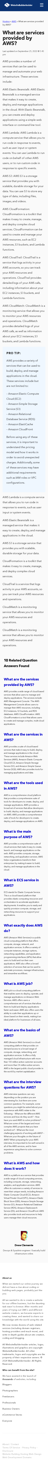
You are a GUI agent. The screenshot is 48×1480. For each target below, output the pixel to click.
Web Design (35, 1454)
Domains (27, 1458)
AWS (14, 22)
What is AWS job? (18, 984)
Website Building (11, 1454)
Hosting (6, 22)
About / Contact (10, 1444)
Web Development (12, 1458)
